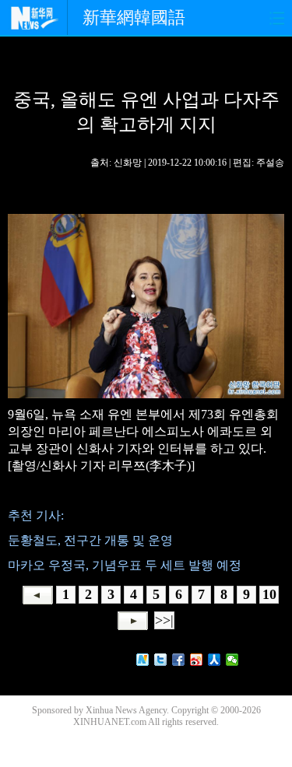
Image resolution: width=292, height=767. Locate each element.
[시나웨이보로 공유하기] (196, 659)
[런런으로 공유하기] (214, 659)
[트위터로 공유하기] (160, 659)
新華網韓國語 (134, 17)
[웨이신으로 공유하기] (232, 659)
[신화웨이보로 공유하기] (143, 659)
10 (269, 594)
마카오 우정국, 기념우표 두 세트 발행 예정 (124, 565)
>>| (164, 620)
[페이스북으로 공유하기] (178, 659)
